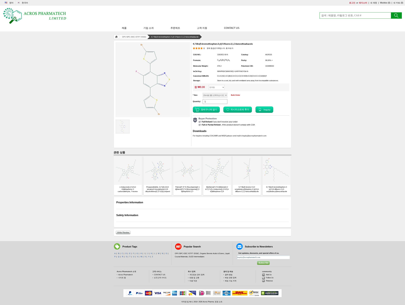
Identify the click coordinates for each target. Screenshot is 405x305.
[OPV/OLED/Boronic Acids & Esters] (34, 16)
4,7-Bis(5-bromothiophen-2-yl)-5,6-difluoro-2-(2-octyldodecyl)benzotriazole (276, 189)
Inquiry (267, 109)
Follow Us (270, 278)
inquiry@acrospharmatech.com (254, 136)
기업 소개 (148, 28)
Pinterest (269, 281)
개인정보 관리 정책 (197, 275)
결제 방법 (228, 275)
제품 (124, 28)
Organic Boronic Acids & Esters (212, 253)
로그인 (352, 3)
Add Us (269, 275)
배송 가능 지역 (230, 281)
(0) (389, 3)
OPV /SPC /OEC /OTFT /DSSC (134, 37)
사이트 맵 (122, 278)
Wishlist (383, 3)
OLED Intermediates (196, 257)
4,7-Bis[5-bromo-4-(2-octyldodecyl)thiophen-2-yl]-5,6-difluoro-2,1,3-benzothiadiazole (247, 189)
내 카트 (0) (398, 3)
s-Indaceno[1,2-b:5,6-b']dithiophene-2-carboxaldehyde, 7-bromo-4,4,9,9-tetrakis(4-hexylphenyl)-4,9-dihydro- (128, 189)
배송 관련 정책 (230, 278)
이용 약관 (193, 281)
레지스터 (363, 3)
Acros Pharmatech (125, 275)
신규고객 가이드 (160, 278)
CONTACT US (231, 28)
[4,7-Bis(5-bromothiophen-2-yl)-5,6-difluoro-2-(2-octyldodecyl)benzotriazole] (276, 170)
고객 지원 (202, 28)
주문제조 (175, 28)
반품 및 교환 (194, 278)
